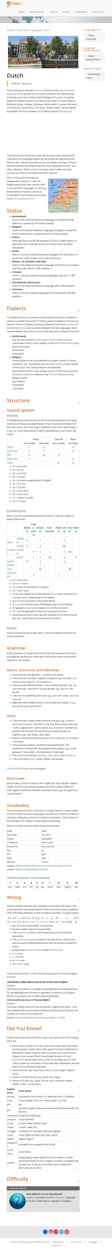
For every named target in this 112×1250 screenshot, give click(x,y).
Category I (60, 1197)
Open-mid (12, 458)
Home (21, 12)
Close (10, 447)
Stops (10, 542)
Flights (53, 12)
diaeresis (21, 932)
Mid (9, 454)
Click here (12, 768)
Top (78, 311)
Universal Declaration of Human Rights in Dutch (36, 1017)
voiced (20, 545)
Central (58, 439)
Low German (72, 324)
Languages (81, 12)
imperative (53, 755)
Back (73, 439)
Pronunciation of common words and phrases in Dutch (39, 865)
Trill (9, 568)
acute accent (23, 939)
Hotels (66, 12)
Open (10, 462)
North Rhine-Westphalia (66, 343)
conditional (70, 755)
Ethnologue (65, 111)
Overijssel (67, 339)
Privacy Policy (58, 1242)
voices (32, 758)
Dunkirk (53, 374)
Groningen (42, 339)
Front (36, 439)
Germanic (39, 90)
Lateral (10, 564)
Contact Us (98, 12)
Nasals (10, 561)
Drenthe (53, 339)
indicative (42, 755)
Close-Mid (12, 450)
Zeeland (19, 374)
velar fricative (35, 949)
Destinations (37, 12)
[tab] (94, 37)
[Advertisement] (43, 134)
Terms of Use (76, 1242)
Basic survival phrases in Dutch (27, 869)
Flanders (58, 97)
